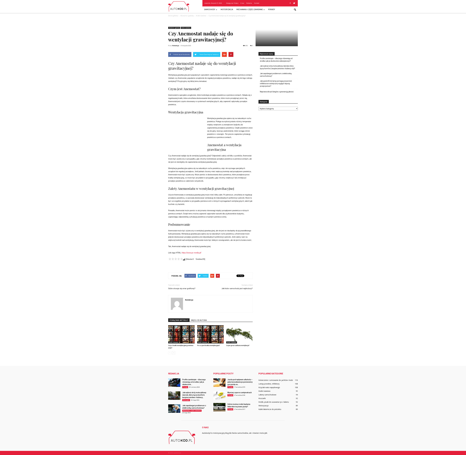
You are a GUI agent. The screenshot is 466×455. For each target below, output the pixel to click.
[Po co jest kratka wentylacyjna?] (210, 334)
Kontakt (256, 3)
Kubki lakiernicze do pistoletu (269, 409)
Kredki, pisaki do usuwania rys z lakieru (273, 402)
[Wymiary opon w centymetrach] (219, 395)
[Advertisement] (186, 133)
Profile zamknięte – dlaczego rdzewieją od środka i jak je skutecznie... (194, 382)
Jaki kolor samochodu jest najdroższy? (237, 288)
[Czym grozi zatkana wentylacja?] (239, 334)
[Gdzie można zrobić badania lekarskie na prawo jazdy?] (219, 407)
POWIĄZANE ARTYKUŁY (179, 320)
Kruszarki (262, 398)
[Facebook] (290, 3)
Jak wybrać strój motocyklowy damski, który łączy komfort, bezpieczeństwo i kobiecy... (194, 395)
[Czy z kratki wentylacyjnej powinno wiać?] (181, 334)
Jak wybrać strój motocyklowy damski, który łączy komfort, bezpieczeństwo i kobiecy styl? (277, 67)
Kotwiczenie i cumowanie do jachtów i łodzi (275, 380)
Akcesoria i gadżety (174, 28)
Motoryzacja (227, 9)
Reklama (249, 3)
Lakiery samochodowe (267, 395)
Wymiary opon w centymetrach (239, 393)
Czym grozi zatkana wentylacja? (237, 345)
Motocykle (186, 400)
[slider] (175, 258)
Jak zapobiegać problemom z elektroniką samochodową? (276, 75)
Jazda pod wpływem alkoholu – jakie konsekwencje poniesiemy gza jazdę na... (240, 382)
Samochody (209, 9)
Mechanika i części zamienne (249, 9)
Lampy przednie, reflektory (268, 384)
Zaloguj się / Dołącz (232, 3)
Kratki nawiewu (185, 28)
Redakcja (175, 45)
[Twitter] (294, 3)
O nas (242, 3)
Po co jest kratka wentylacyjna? (208, 345)
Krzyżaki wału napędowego (269, 387)
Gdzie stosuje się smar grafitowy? (181, 288)
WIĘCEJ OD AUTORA (199, 320)
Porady (271, 9)
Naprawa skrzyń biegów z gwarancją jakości (277, 92)
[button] (295, 10)
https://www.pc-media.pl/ (191, 253)
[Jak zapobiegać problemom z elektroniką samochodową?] (174, 408)
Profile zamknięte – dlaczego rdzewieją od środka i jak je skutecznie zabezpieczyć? (276, 59)
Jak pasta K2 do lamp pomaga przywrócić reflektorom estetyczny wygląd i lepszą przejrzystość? (276, 83)
